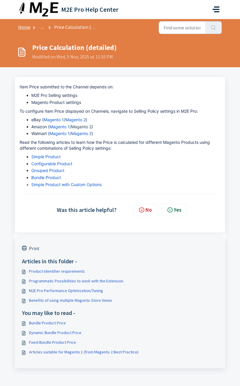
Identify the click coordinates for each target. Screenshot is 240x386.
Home (24, 27)
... (42, 27)
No (148, 209)
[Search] (213, 27)
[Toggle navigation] (216, 9)
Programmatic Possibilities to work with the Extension (76, 281)
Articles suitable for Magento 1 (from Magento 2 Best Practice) (83, 352)
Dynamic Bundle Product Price (55, 332)
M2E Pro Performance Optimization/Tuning (66, 290)
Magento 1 (54, 119)
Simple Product (46, 156)
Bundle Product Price (47, 323)
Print (34, 248)
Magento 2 (75, 119)
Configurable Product (51, 163)
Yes (177, 209)
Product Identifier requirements (57, 271)
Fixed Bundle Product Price (52, 342)
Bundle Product (46, 177)
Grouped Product (47, 170)
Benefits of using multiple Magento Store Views (70, 300)
